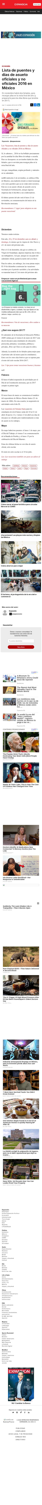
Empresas (19, 11)
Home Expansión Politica (10, 1213)
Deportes (5, 1280)
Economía (33, 11)
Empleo (5, 468)
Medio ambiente (7, 1305)
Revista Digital (37, 4)
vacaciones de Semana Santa (15, 409)
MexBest (5, 1350)
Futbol (4, 1335)
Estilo (4, 1277)
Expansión (13, 611)
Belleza (4, 1256)
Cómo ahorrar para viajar (12, 566)
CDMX (4, 1237)
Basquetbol (6, 1340)
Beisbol (4, 1336)
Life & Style (6, 1275)
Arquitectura (6, 1297)
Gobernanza (6, 1308)
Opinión (4, 1241)
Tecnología (6, 1219)
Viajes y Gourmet (8, 1258)
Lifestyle (5, 1344)
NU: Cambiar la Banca (21, 1403)
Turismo (13, 468)
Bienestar (5, 1359)
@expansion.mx (21, 1412)
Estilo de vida (7, 1271)
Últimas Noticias (9, 11)
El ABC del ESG (7, 1316)
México (4, 1234)
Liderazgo (5, 1325)
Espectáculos (6, 1249)
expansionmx (14, 1412)
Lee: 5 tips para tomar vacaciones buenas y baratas (20, 365)
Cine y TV (5, 1282)
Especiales (6, 1329)
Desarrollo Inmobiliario (10, 1294)
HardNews (16, 465)
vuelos (19, 468)
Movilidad (5, 1310)
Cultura (4, 1260)
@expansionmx (15, 141)
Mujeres (5, 1224)
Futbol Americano (8, 1338)
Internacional (6, 1217)
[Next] (38, 293)
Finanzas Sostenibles (9, 1312)
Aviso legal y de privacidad (20, 1434)
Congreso (5, 1236)
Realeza (5, 1251)
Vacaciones (33, 465)
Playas (26, 468)
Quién (4, 1247)
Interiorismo (6, 1299)
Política (26, 11)
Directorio (20, 1439)
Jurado (4, 1363)
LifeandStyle (6, 1226)
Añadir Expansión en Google (11, 109)
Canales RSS (20, 1437)
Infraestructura (7, 1295)
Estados (5, 1239)
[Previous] (3, 293)
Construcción (6, 1292)
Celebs (4, 1269)
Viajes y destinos (8, 1355)
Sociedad (5, 1243)
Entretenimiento (7, 1279)
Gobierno (5, 1232)
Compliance (21, 1431)
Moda (4, 1254)
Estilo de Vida (7, 1361)
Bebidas (5, 1353)
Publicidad (20, 1428)
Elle (3, 1264)
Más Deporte (6, 1342)
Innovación (6, 1314)
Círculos (5, 1252)
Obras (4, 1221)
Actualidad (5, 1323)
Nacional (24, 465)
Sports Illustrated (7, 1333)
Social (4, 1307)
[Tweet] (31, 104)
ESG (3, 1223)
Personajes (6, 1357)
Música (4, 1284)
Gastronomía (6, 1351)
